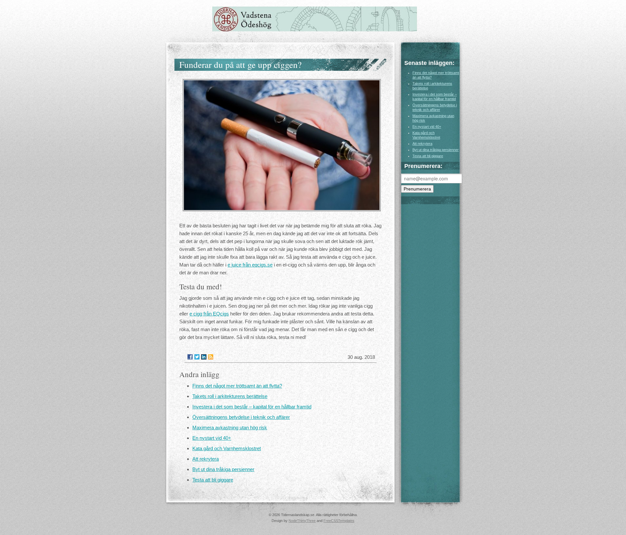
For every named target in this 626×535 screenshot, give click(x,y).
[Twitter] (197, 356)
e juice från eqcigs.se (250, 265)
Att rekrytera (205, 459)
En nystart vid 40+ (211, 438)
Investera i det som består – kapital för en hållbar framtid (251, 406)
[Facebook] (190, 356)
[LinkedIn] (203, 356)
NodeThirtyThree (302, 521)
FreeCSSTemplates (338, 521)
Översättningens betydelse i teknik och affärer (241, 417)
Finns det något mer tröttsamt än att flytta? (237, 386)
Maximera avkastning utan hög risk (229, 427)
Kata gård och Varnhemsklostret (226, 448)
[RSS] (210, 356)
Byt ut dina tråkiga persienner (223, 469)
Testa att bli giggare (212, 479)
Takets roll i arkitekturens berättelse (229, 396)
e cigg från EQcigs (209, 313)
